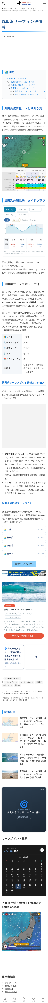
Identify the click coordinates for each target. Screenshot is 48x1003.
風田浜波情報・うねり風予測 (22, 82)
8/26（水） (23, 209)
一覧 (35, 657)
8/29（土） (23, 214)
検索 (24, 1001)
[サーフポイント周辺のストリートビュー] (24, 54)
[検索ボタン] (3, 3)
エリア (14, 1001)
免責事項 (9, 988)
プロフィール (11, 982)
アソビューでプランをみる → (24, 636)
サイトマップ (11, 991)
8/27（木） (35, 209)
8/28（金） (10, 214)
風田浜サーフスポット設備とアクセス (30, 91)
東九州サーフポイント (11, 36)
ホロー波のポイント (26, 682)
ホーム (5, 1001)
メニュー (43, 1001)
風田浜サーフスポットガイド (22, 88)
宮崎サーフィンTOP (24, 563)
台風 (33, 1001)
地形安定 (39, 682)
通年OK (17, 685)
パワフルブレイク (11, 682)
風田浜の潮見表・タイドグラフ (23, 85)
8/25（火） (10, 209)
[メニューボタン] (44, 3)
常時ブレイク (7, 685)
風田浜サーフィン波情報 (16, 78)
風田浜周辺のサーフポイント (26, 94)
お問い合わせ (11, 985)
